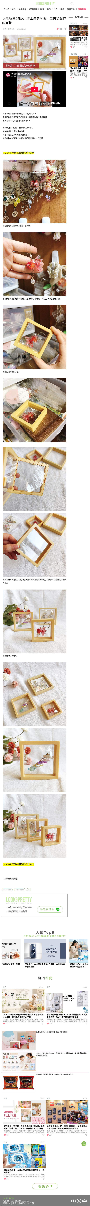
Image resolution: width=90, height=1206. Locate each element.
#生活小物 (7, 890)
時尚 (56, 9)
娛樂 (49, 9)
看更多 (44, 1186)
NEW (6, 9)
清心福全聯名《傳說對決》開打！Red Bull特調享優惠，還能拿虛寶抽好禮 (78, 69)
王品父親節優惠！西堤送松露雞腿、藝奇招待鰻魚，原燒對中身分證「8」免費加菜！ (78, 39)
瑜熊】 (16, 879)
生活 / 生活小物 (8, 29)
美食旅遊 (33, 9)
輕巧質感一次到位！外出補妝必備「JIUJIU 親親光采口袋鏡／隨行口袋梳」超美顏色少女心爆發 (24, 1127)
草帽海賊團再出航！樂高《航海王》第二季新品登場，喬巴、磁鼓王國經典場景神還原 (67, 1127)
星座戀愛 (22, 9)
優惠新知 (71, 9)
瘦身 (62, 9)
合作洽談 (31, 1203)
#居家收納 (20, 890)
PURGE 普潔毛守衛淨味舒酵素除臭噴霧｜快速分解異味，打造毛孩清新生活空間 (23, 1016)
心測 (14, 9)
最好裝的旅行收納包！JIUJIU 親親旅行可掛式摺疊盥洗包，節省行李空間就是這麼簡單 (67, 1016)
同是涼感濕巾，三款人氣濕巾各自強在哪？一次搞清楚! (24, 1171)
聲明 (14, 1203)
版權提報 (22, 1203)
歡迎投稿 (6, 1203)
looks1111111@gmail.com (20, 1201)
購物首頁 (82, 9)
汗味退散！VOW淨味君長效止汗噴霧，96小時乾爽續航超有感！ (45, 965)
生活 (42, 9)
